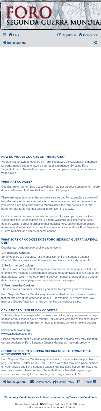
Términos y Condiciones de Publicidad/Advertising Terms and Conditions (50, 397)
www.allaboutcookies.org (16, 333)
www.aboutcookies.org (15, 330)
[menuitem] (14, 35)
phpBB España (66, 407)
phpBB (39, 404)
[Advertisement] (50, 98)
